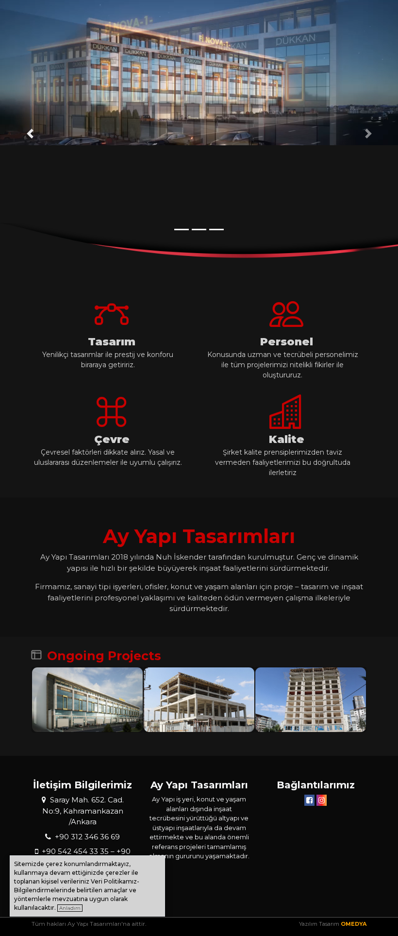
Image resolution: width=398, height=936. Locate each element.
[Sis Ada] (310, 699)
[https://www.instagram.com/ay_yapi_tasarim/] (321, 800)
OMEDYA (353, 923)
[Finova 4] (87, 699)
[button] (30, 133)
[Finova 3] (199, 699)
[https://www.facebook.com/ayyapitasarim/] (309, 800)
